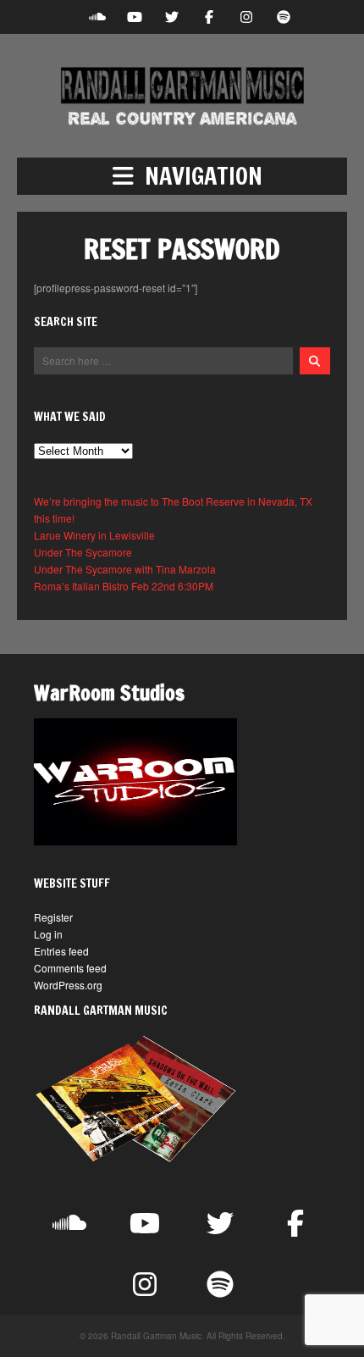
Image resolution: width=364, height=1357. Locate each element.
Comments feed (70, 968)
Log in (48, 934)
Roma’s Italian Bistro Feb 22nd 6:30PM (123, 586)
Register (53, 917)
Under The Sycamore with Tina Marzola (125, 569)
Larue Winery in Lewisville (94, 535)
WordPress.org (68, 985)
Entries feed (61, 951)
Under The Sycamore (83, 552)
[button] (182, 176)
